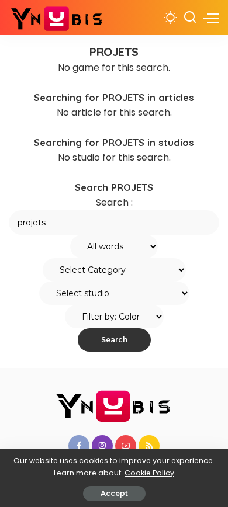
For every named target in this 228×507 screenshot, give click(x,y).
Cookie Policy (149, 473)
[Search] (190, 17)
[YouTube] (125, 445)
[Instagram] (102, 445)
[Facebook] (78, 445)
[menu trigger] (211, 17)
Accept (114, 493)
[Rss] (149, 445)
